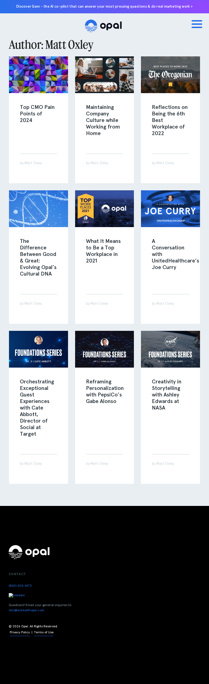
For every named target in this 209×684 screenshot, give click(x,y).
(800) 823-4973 (20, 586)
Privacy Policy (20, 632)
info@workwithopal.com (26, 610)
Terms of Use (44, 632)
